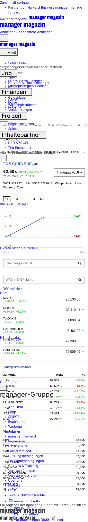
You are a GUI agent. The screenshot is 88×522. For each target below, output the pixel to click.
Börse (12, 100)
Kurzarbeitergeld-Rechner (28, 86)
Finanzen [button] (15, 91)
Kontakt (14, 485)
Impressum (16, 441)
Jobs (12, 431)
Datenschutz (18, 446)
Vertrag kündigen (21, 471)
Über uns (15, 480)
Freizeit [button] (12, 115)
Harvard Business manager (48, 7)
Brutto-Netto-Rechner (25, 81)
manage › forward (22, 436)
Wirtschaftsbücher (22, 105)
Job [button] (7, 73)
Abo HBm (15, 407)
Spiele (13, 129)
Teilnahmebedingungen (26, 461)
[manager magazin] (17, 46)
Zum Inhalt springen (15, 2)
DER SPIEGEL (18, 143)
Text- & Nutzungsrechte (26, 495)
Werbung (15, 426)
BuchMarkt (16, 422)
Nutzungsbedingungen (25, 456)
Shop (12, 412)
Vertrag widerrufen (22, 475)
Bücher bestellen (21, 124)
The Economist (19, 148)
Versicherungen (20, 110)
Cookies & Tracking (23, 466)
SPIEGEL (14, 417)
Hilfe (11, 490)
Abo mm (14, 402)
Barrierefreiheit (19, 451)
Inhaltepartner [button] (22, 134)
